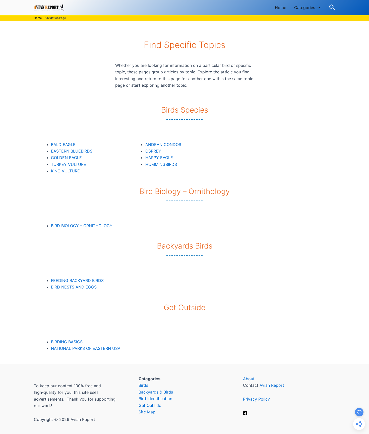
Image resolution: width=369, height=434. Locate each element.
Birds (143, 385)
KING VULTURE (65, 170)
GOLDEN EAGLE (66, 157)
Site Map (147, 411)
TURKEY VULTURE (68, 164)
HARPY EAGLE (159, 157)
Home (280, 7)
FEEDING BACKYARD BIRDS (77, 280)
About (249, 378)
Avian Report (272, 385)
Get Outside (150, 405)
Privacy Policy (256, 399)
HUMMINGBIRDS (161, 164)
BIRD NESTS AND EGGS (74, 287)
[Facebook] (245, 413)
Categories (304, 7)
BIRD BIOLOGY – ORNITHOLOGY (81, 225)
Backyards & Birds (156, 392)
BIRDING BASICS (67, 341)
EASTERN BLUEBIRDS (71, 151)
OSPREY (153, 151)
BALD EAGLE (63, 144)
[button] (317, 7)
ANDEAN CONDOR (163, 144)
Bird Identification (155, 398)
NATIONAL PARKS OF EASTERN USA (85, 348)
